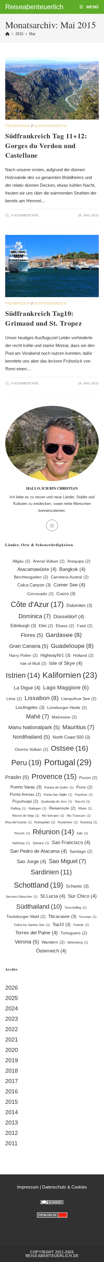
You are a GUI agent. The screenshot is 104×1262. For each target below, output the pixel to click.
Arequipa (78, 561)
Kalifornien (69, 675)
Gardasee (64, 634)
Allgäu (21, 561)
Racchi (82, 801)
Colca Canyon (34, 584)
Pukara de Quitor (59, 787)
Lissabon (42, 698)
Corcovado (40, 594)
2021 (11, 1039)
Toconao (87, 916)
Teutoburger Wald (26, 916)
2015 (11, 1102)
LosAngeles (30, 707)
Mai (32, 34)
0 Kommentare (25, 215)
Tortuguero (73, 933)
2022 (11, 1029)
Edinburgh (23, 625)
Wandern (53, 942)
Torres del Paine (36, 932)
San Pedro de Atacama (38, 851)
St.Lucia (52, 896)
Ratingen (38, 808)
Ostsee (69, 748)
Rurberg (88, 822)
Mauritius (78, 727)
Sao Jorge (31, 861)
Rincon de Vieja (25, 815)
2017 (11, 1081)
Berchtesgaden (31, 577)
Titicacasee (62, 916)
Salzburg (21, 843)
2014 (11, 1112)
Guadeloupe (72, 645)
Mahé (37, 716)
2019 (11, 1060)
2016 (11, 1091)
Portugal (68, 762)
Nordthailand (31, 737)
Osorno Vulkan (31, 749)
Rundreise (68, 822)
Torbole (81, 925)
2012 (11, 1133)
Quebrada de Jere (56, 801)
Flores (32, 635)
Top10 (61, 924)
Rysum (22, 833)
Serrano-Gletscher (22, 896)
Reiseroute (62, 808)
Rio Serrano (53, 815)
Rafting (18, 808)
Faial (84, 626)
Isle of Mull (33, 663)
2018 (11, 1070)
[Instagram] (52, 525)
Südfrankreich (50, 126)
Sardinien (51, 872)
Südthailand (39, 906)
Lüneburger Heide (67, 707)
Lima (14, 699)
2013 (11, 1122)
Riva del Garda (18, 822)
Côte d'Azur (37, 604)
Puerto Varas (26, 786)
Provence (54, 776)
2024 (11, 1008)
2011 (11, 1143)
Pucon (88, 778)
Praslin (17, 777)
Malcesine (64, 717)
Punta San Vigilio (58, 794)
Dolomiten (79, 605)
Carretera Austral (70, 577)
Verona (27, 942)
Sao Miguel (67, 861)
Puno (84, 787)
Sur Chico (82, 896)
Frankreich (17, 126)
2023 (11, 1019)
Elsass (65, 626)
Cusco (65, 593)
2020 (11, 1050)
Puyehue (84, 794)
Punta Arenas (25, 794)
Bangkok (72, 569)
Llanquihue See (78, 699)
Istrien (23, 675)
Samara (41, 843)
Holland (83, 655)
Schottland (38, 885)
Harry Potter (23, 655)
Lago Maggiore (66, 687)
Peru (26, 762)
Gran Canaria (28, 646)
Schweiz (77, 886)
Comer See (69, 585)
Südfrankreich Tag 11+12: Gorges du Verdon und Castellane (46, 145)
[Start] (7, 34)
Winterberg (77, 942)
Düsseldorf (68, 616)
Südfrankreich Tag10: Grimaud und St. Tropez (43, 318)
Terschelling (75, 907)
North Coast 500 (71, 737)
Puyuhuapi (25, 801)
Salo (82, 833)
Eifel (46, 626)
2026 (11, 987)
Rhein (85, 808)
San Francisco (71, 842)
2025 (11, 998)
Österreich (51, 951)
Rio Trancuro (79, 815)
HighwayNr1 (55, 655)
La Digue (27, 688)
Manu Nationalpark (34, 727)
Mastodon (52, 1227)
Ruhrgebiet (44, 822)
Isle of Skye (65, 663)
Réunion (53, 832)
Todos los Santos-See (32, 925)
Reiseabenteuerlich (34, 7)
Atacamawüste (37, 569)
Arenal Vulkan (49, 561)
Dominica (34, 616)
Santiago (81, 851)
